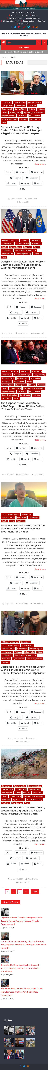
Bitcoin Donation (15, 18)
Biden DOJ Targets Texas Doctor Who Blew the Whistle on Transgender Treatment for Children (23, 528)
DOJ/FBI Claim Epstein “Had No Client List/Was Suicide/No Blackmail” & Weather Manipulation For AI (23, 264)
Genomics (35, 378)
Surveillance (25, 395)
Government (7, 109)
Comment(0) (24, 202)
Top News (23, 119)
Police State (29, 652)
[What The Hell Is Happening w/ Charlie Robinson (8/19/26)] (9, 1054)
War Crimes (35, 119)
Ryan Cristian (34, 116)
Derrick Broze (27, 514)
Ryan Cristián (32, 199)
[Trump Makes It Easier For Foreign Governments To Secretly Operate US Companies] (19, 1054)
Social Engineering (9, 119)
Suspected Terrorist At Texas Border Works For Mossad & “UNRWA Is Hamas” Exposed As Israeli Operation (23, 670)
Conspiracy (6, 102)
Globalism (32, 106)
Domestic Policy (34, 102)
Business (24, 240)
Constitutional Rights (22, 375)
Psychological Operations (33, 112)
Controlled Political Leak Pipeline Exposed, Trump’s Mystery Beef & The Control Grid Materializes (20, 968)
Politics (4, 112)
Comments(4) (38, 333)
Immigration (21, 385)
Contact (24, 15)
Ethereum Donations (11, 21)
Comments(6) (23, 742)
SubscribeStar (28, 21)
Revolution (22, 116)
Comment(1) (38, 474)
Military (32, 109)
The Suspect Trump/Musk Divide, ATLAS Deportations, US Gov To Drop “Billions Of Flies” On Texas (23, 406)
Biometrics (25, 371)
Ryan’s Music (24, 24)
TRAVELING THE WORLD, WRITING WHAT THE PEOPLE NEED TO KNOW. (24, 35)
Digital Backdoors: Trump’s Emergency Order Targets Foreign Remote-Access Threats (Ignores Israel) (21, 921)
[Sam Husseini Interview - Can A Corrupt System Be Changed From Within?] (19, 1042)
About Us (14, 15)
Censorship (37, 371)
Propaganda (15, 112)
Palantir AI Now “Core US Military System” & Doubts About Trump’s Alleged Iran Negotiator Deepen (21, 130)
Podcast (41, 109)
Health (4, 247)
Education (21, 518)
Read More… (40, 164)
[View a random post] (44, 42)
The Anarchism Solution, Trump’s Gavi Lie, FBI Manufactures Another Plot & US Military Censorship (22, 992)
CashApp (41, 21)
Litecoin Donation (33, 18)
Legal (12, 521)
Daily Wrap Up (19, 102)
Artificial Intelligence (10, 240)
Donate (34, 15)
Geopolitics (20, 106)
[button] (38, 42)
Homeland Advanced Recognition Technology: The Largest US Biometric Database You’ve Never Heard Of (23, 944)
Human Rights (20, 109)
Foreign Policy (7, 106)
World (4, 122)
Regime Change (8, 116)
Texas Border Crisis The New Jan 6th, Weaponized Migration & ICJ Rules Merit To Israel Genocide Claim (23, 810)
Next (35, 891)
